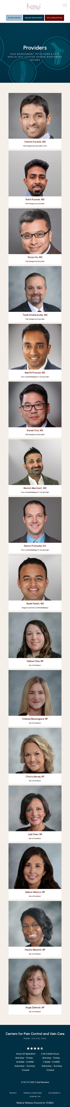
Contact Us (35, 1096)
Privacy (13, 1093)
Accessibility (54, 1093)
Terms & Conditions (32, 1093)
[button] (65, 5)
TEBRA (50, 1103)
